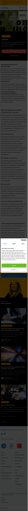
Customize (13, 269)
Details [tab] (14, 243)
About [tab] (23, 243)
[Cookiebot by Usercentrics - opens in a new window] (21, 240)
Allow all (14, 265)
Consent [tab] (5, 243)
